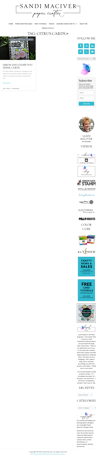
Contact (62, 454)
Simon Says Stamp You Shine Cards (18, 66)
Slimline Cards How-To (66, 24)
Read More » (7, 83)
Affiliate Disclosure (51, 454)
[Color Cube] (86, 240)
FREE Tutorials (41, 24)
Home (11, 24)
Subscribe (86, 104)
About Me (83, 24)
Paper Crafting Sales (23, 24)
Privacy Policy (48, 28)
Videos (51, 24)
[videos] (86, 157)
